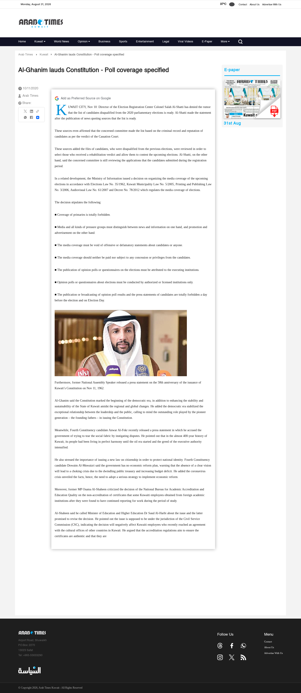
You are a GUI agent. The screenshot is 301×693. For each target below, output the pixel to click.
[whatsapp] (25, 119)
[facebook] (31, 119)
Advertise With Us (271, 5)
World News (61, 41)
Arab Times (25, 54)
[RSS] (243, 657)
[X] (25, 113)
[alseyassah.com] (29, 670)
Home (22, 41)
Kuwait (38, 41)
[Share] (37, 117)
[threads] (220, 645)
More (224, 41)
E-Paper (207, 41)
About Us (255, 5)
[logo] (40, 23)
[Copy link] (38, 113)
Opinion (82, 41)
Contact (243, 5)
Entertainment (145, 41)
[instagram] (220, 657)
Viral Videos (185, 41)
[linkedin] (31, 113)
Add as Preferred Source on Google (86, 98)
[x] (231, 657)
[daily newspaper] (252, 99)
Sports (123, 41)
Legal (165, 41)
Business (104, 41)
